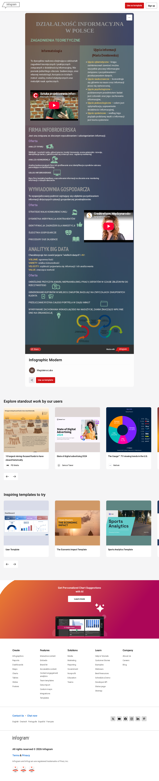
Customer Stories (102, 660)
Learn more (79, 599)
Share (36, 349)
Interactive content (48, 656)
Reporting (72, 665)
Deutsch (23, 721)
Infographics (17, 656)
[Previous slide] (7, 476)
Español (41, 721)
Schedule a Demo (102, 678)
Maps (14, 669)
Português (32, 721)
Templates (44, 698)
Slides (15, 682)
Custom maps (46, 689)
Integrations (45, 693)
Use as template (134, 5)
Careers (126, 660)
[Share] (32, 380)
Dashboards (17, 665)
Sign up (151, 5)
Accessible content (48, 669)
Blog (125, 665)
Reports (15, 660)
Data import (45, 685)
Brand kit (44, 665)
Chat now (32, 715)
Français (50, 721)
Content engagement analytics (49, 674)
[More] (129, 17)
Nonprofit (72, 673)
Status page (100, 686)
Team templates (47, 680)
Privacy (26, 755)
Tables (15, 678)
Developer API (101, 682)
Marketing (72, 660)
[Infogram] (11, 5)
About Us (127, 656)
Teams (70, 682)
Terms (15, 755)
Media (70, 656)
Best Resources (102, 673)
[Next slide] (14, 476)
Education (72, 678)
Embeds (43, 660)
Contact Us (18, 715)
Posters (15, 686)
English (15, 721)
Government (73, 669)
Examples (99, 665)
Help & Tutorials (102, 656)
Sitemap (98, 691)
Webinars (99, 669)
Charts (15, 673)
